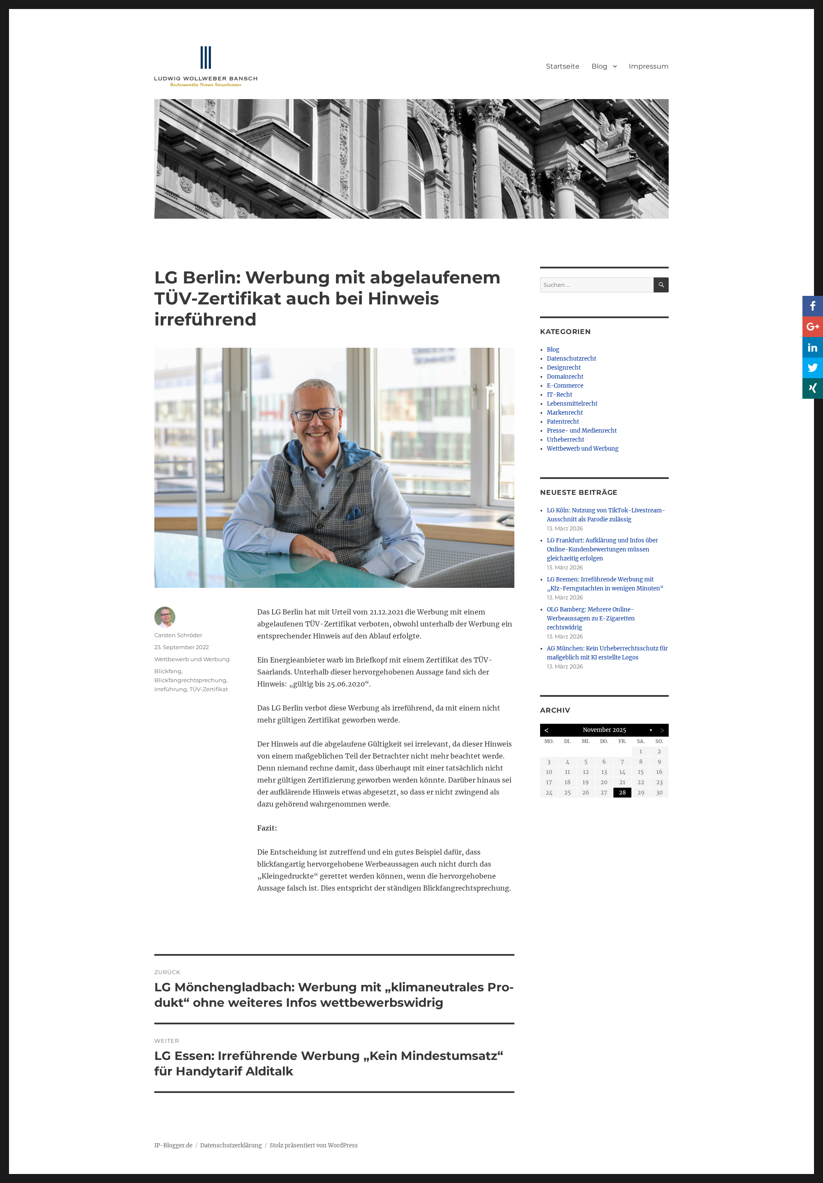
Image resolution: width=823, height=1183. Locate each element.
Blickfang (167, 671)
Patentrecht (563, 421)
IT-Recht (559, 394)
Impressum (649, 66)
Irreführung (170, 689)
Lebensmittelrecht (572, 403)
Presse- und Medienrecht (582, 430)
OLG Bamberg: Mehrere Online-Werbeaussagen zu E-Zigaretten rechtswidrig (591, 618)
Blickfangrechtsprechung (190, 680)
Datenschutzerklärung (231, 1145)
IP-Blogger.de (173, 1145)
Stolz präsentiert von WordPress (314, 1145)
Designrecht (564, 367)
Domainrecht (565, 376)
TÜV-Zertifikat (208, 689)
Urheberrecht (565, 439)
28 (622, 792)
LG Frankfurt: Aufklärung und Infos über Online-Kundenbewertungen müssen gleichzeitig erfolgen (602, 549)
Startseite (563, 66)
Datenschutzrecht (571, 358)
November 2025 (604, 730)
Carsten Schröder (178, 635)
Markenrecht (565, 412)
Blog (599, 66)
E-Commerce (565, 385)
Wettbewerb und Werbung (192, 659)
